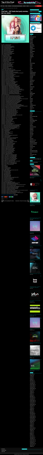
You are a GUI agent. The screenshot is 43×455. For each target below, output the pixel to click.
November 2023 (32, 417)
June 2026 (31, 376)
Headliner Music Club (32, 73)
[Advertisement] (30, 2)
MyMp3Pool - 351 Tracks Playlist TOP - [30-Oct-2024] (7, 201)
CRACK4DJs (31, 47)
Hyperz (31, 69)
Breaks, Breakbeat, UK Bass (33, 120)
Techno (31, 149)
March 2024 (31, 412)
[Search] (34, 6)
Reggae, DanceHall (32, 93)
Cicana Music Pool (32, 48)
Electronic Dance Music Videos (34, 162)
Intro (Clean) (31, 76)
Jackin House (31, 138)
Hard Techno (31, 134)
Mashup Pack (31, 128)
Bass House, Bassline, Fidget (33, 116)
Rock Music (31, 98)
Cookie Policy (3, 451)
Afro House (31, 113)
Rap (30, 90)
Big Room (31, 117)
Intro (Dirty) (31, 77)
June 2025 (31, 392)
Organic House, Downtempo (33, 142)
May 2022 (31, 433)
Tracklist (2, 9)
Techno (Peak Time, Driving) (33, 150)
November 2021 (32, 441)
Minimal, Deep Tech (32, 141)
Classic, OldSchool (32, 51)
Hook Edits (31, 68)
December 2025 (32, 384)
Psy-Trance (31, 145)
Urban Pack (31, 106)
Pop (30, 85)
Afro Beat (31, 112)
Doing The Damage (32, 63)
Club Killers (31, 52)
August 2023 (31, 421)
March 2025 (31, 396)
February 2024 (32, 413)
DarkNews (24, 454)
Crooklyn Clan (31, 56)
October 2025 (31, 387)
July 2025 (31, 391)
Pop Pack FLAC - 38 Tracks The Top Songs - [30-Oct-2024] (22, 201)
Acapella (31, 35)
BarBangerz (31, 39)
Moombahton (31, 129)
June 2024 (31, 408)
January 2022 (31, 438)
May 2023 (31, 425)
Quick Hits (31, 89)
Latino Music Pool (32, 80)
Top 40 (31, 102)
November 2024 (32, 401)
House (31, 137)
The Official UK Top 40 (33, 105)
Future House (31, 133)
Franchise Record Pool (33, 72)
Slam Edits (31, 101)
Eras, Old (31, 64)
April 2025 (31, 395)
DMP (30, 60)
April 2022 (31, 434)
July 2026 (31, 375)
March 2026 (31, 380)
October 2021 (31, 442)
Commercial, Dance (32, 121)
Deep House (31, 125)
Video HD (31, 109)
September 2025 (32, 388)
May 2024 (31, 409)
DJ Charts (31, 124)
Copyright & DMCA (3, 450)
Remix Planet (31, 94)
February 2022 (32, 437)
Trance (31, 153)
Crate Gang (31, 55)
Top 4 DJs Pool (7, 2)
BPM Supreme (32, 38)
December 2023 (32, 416)
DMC (30, 59)
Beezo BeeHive (32, 44)
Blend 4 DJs (31, 43)
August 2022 (31, 429)
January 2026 (31, 383)
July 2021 (31, 446)
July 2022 (31, 430)
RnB (30, 97)
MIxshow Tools (32, 81)
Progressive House (32, 146)
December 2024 (32, 400)
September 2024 (32, 404)
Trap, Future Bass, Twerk (33, 154)
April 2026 (31, 379)
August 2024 (31, 405)
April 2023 (31, 426)
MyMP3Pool (31, 84)
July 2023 (31, 422)
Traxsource (31, 155)
